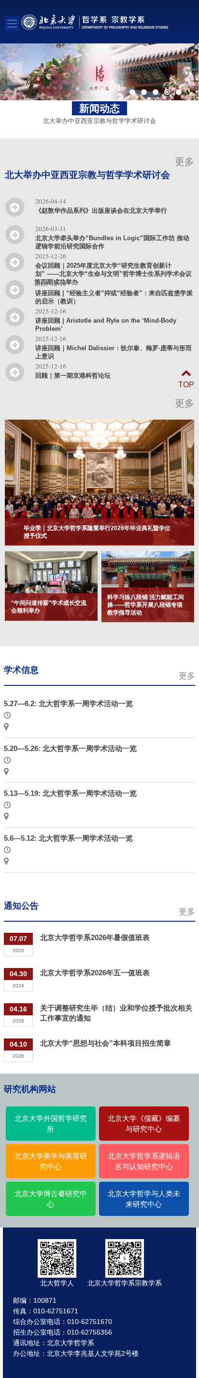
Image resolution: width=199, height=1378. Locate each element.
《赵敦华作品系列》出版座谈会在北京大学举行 (101, 210)
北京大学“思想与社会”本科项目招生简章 (105, 1043)
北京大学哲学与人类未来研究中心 (144, 1199)
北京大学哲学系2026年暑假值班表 (95, 937)
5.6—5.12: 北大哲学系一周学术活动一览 (68, 838)
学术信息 (21, 670)
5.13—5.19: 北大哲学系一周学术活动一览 (70, 793)
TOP (186, 385)
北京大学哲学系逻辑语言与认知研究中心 (144, 1161)
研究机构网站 (30, 1089)
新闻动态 (99, 108)
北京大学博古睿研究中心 (50, 1199)
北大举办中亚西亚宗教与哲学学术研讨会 (87, 175)
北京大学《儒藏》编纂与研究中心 (144, 1124)
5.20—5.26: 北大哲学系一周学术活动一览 (70, 748)
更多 (184, 161)
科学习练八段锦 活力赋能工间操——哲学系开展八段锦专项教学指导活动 (145, 605)
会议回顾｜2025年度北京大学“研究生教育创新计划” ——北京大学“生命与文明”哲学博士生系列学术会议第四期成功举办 (113, 274)
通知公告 (21, 906)
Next (184, 73)
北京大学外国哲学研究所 (50, 1124)
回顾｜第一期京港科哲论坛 (73, 375)
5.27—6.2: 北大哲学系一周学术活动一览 (68, 703)
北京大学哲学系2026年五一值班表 (95, 973)
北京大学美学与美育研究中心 (50, 1161)
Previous (14, 73)
